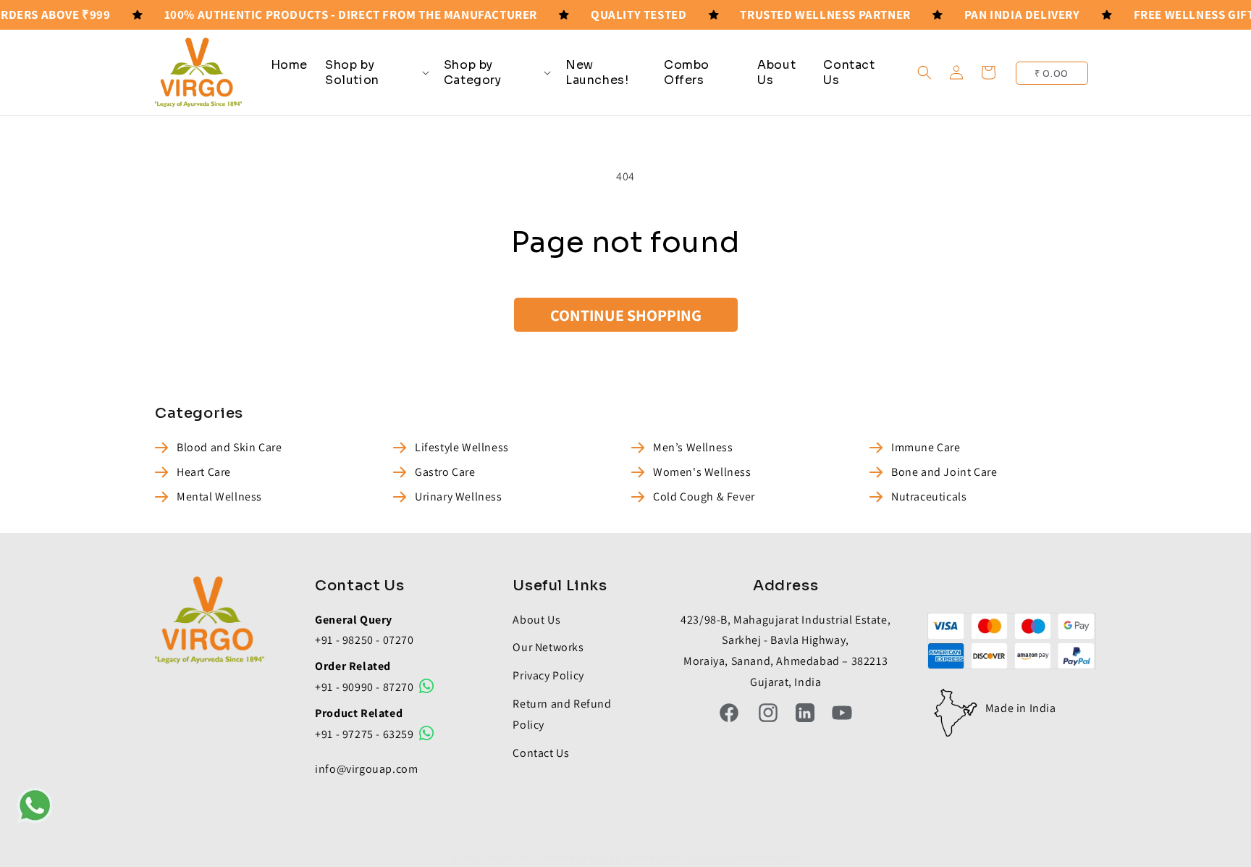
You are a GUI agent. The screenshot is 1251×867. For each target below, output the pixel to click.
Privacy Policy (548, 675)
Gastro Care (445, 471)
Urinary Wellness (458, 496)
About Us (536, 619)
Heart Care (204, 471)
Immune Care (926, 447)
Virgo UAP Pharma (532, 857)
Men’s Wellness (693, 447)
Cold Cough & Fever (704, 496)
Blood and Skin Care (229, 447)
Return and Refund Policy (562, 714)
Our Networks (548, 647)
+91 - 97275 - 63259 (365, 734)
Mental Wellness (219, 496)
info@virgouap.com (366, 768)
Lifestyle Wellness (462, 447)
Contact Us (541, 753)
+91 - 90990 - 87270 (365, 687)
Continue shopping (626, 315)
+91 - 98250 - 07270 (364, 640)
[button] (375, 72)
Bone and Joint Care (944, 471)
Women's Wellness (702, 471)
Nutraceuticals (928, 496)
